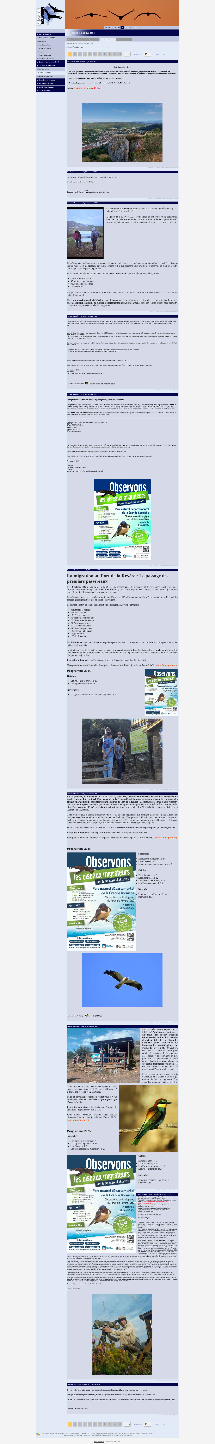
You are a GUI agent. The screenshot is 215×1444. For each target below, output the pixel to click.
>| (120, 54)
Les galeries (42, 52)
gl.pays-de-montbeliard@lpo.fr (88, 88)
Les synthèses (89, 40)
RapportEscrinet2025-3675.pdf (98, 192)
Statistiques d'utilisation (46, 59)
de (119, 27)
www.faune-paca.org (166, 665)
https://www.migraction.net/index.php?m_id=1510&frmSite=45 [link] (153, 1202)
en (112, 27)
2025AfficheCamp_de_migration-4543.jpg (102, 383)
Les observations (44, 45)
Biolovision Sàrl (99, 1442)
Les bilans (120, 40)
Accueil (39, 31)
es (109, 27)
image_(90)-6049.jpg (95, 1016)
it (115, 27)
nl (106, 27)
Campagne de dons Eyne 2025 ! (78, 1408)
